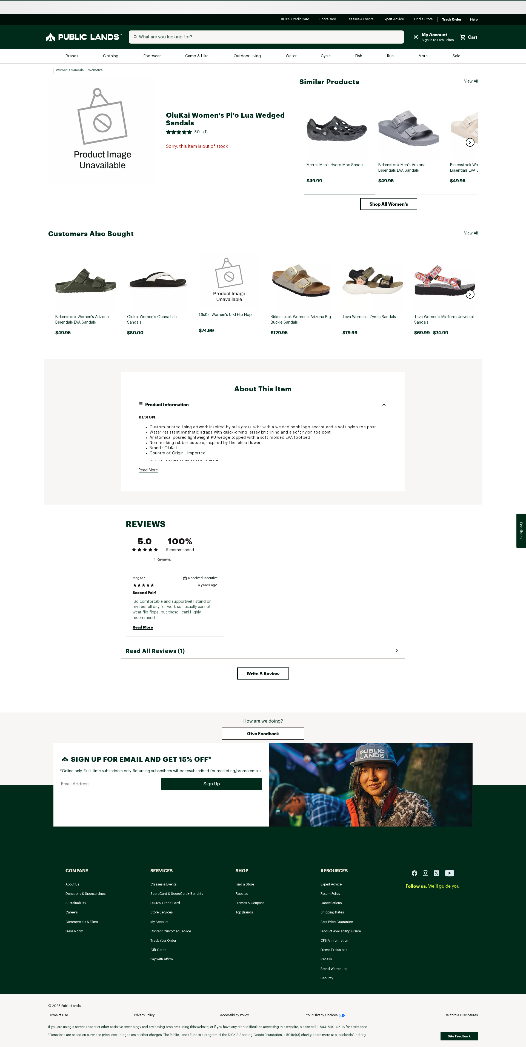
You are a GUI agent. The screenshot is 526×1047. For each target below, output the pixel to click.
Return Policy (330, 893)
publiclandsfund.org (350, 1035)
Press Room (74, 931)
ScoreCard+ (329, 20)
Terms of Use (58, 1015)
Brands (72, 56)
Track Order (451, 19)
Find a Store (423, 20)
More (423, 56)
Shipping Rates (332, 912)
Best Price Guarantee (337, 922)
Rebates (242, 893)
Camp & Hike (197, 56)
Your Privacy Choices (322, 1015)
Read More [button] (148, 470)
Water (291, 56)
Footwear (152, 56)
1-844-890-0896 (331, 1027)
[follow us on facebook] (416, 873)
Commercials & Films (81, 922)
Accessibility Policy (234, 1015)
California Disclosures (461, 1015)
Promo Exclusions (334, 950)
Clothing (111, 56)
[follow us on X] (438, 873)
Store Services (161, 912)
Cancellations (331, 903)
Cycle (326, 56)
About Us (72, 884)
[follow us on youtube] (449, 873)
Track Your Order (163, 940)
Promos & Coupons (250, 903)
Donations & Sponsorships (85, 893)
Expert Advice (394, 20)
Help (474, 19)
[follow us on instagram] (427, 873)
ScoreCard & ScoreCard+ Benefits (176, 893)
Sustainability (75, 903)
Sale (457, 56)
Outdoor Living (248, 56)
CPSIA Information (334, 940)
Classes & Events (360, 20)
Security (327, 978)
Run (391, 56)
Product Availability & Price (341, 931)
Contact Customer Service (170, 931)
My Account (159, 922)
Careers (71, 912)
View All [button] (471, 81)
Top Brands (244, 912)
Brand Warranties (334, 968)
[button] (470, 142)
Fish (359, 56)
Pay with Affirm (161, 959)
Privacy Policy (144, 1015)
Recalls (326, 959)
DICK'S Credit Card (295, 20)
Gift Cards (158, 950)
